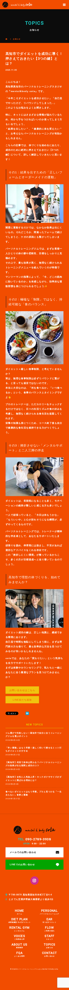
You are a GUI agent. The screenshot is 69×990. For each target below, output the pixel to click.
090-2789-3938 (38, 839)
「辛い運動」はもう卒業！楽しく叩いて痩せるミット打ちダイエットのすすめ (34, 749)
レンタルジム (19, 928)
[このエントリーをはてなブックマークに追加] (27, 713)
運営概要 (19, 945)
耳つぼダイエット (49, 920)
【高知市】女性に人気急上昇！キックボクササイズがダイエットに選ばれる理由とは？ (34, 778)
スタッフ (50, 937)
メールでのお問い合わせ (23, 852)
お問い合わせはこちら (22, 690)
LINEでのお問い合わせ (22, 864)
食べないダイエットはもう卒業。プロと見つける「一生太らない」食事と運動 (34, 793)
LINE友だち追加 (22, 699)
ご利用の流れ (49, 928)
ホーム (19, 912)
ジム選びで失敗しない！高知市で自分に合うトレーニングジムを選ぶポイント (34, 734)
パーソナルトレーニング (49, 912)
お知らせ (49, 945)
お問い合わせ (49, 954)
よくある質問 (19, 954)
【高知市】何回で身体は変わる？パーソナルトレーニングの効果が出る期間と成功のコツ (34, 764)
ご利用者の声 (19, 937)
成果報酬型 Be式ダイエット (19, 920)
